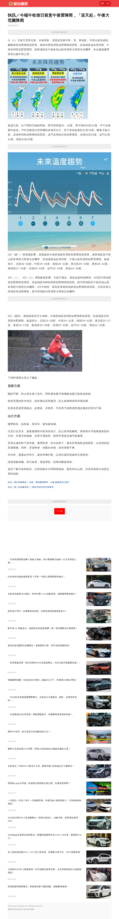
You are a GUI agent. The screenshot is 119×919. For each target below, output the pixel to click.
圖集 (108, 3)
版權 (32, 909)
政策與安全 (19, 909)
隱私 (28, 909)
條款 (25, 909)
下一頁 (60, 511)
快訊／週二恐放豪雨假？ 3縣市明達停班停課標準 (31, 487)
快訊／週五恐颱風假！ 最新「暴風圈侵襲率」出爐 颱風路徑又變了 (39, 482)
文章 (102, 3)
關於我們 (11, 909)
